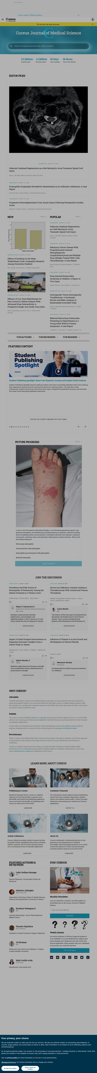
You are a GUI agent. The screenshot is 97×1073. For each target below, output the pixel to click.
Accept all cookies (10, 1068)
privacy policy (12, 1058)
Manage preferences (9, 1062)
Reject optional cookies (30, 1068)
